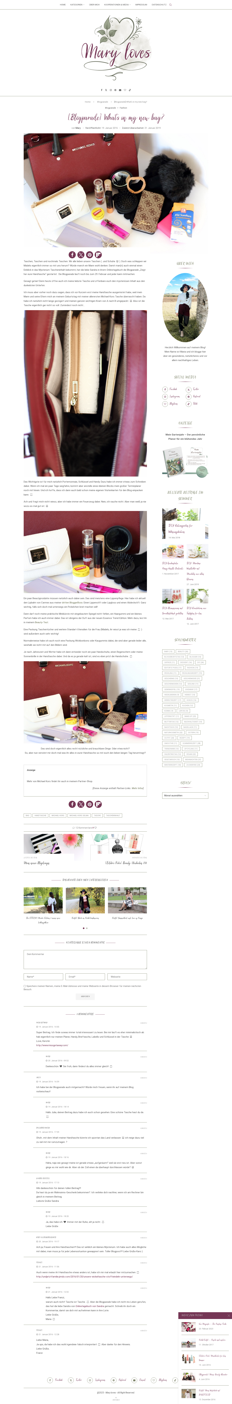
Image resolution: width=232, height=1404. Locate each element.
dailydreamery (43, 1128)
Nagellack (190, 727)
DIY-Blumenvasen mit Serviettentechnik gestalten (172, 611)
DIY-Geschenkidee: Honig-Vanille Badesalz (173, 566)
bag (27, 815)
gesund (192, 684)
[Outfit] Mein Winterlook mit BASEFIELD (209, 1393)
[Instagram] (111, 90)
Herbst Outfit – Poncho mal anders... (212, 1340)
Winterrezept (172, 765)
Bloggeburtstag (174, 657)
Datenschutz (159, 4)
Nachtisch (171, 727)
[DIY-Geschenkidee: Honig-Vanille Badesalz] (173, 551)
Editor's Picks (172, 668)
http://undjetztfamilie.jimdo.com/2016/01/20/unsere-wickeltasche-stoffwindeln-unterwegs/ (84, 1276)
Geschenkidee (192, 679)
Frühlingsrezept (192, 673)
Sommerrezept (191, 743)
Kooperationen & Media (116, 4)
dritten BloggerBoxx (72, 602)
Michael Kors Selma (79, 815)
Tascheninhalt (113, 815)
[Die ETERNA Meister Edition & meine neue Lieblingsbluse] (43, 900)
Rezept (185, 738)
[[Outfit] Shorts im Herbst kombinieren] (85, 900)
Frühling (170, 673)
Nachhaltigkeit (193, 722)
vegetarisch (172, 760)
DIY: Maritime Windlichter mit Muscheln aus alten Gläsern (195, 571)
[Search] (170, 4)
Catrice (169, 662)
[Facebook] (101, 90)
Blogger (195, 657)
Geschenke (171, 679)
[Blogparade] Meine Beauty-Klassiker (213, 1374)
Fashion (192, 668)
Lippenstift (171, 716)
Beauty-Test (41, 622)
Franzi (39, 1262)
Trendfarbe (171, 749)
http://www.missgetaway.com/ (52, 1045)
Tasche (97, 815)
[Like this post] (95, 828)
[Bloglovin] (125, 90)
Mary (78, 128)
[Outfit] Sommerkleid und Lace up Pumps (127, 918)
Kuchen (187, 706)
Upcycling (191, 749)
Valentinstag (172, 754)
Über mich (94, 4)
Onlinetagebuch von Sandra (90, 1306)
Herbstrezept (172, 700)
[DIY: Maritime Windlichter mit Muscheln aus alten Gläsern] (197, 551)
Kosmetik (170, 706)
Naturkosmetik (173, 733)
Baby (168, 651)
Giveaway (191, 689)
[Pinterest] (115, 90)
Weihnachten (193, 760)
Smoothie (170, 743)
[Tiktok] (130, 90)
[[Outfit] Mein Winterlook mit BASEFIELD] (188, 1393)
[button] (72, 254)
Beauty (183, 651)
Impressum (141, 4)
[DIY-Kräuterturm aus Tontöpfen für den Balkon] (197, 596)
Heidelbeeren (171, 695)
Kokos (191, 700)
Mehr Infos (137, 788)
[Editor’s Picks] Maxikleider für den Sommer (212, 1358)
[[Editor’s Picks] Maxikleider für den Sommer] (188, 1359)
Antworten (143, 1023)
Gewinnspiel (172, 689)
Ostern (193, 733)
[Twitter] (106, 90)
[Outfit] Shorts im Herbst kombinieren (85, 918)
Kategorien (76, 4)
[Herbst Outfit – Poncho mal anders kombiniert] (188, 1343)
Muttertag (171, 722)
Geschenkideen (173, 684)
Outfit (169, 738)
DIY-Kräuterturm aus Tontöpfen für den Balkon (196, 614)
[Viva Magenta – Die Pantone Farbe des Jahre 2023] (188, 1327)
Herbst (190, 695)
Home (63, 4)
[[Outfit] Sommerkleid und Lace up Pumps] (127, 900)
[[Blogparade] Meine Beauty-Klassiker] (188, 1377)
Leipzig (183, 711)
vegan (191, 754)
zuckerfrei (193, 765)
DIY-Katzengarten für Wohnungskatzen (181, 529)
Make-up (190, 716)
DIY (200, 662)
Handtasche (40, 815)
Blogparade (102, 102)
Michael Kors (58, 815)
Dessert (186, 662)
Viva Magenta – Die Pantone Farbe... (213, 1324)
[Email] (120, 90)
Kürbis (168, 711)
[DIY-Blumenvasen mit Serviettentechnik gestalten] (173, 596)
